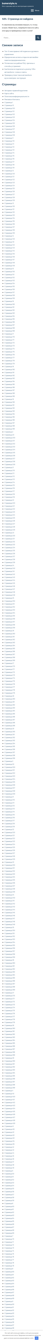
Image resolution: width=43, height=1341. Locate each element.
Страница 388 (9, 1052)
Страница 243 (9, 577)
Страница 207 (9, 458)
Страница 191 (9, 405)
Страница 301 (9, 770)
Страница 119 (9, 168)
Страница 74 (9, 1251)
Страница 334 (9, 877)
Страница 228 (9, 527)
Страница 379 (9, 1022)
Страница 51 (9, 1177)
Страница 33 (9, 862)
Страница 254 (9, 613)
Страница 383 (9, 1037)
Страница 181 (9, 372)
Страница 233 (9, 544)
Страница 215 (9, 485)
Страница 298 (9, 755)
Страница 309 (9, 794)
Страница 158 (9, 295)
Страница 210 (9, 470)
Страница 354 (9, 942)
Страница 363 (9, 972)
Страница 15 (9, 269)
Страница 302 (9, 773)
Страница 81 (9, 1275)
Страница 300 (9, 767)
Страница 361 (9, 966)
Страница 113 (9, 150)
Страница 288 (9, 723)
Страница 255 (9, 616)
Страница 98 (9, 1328)
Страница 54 (9, 1185)
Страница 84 (9, 1283)
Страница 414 (9, 1141)
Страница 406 (9, 1114)
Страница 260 (9, 634)
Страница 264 (9, 645)
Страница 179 (9, 364)
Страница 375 (9, 1010)
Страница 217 (9, 491)
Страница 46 (9, 1159)
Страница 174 (9, 349)
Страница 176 (9, 355)
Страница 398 (9, 1085)
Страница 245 (9, 583)
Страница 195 (9, 417)
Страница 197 (9, 423)
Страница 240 (9, 568)
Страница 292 (9, 737)
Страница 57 (9, 1194)
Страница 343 (9, 907)
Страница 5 (8, 1171)
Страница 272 (9, 672)
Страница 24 (9, 565)
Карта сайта (9, 93)
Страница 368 (9, 987)
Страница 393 (9, 1070)
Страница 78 (9, 1263)
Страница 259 (9, 628)
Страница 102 (9, 114)
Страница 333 (9, 874)
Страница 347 (9, 918)
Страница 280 (9, 699)
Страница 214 (9, 482)
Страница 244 (9, 580)
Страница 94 (9, 1316)
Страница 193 (9, 411)
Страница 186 (9, 387)
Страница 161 (9, 307)
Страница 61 (9, 1209)
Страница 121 (9, 176)
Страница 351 (9, 933)
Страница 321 (9, 835)
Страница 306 (9, 785)
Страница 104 (9, 120)
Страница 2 (8, 432)
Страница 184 (9, 381)
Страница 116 (9, 159)
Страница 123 (9, 182)
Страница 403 (9, 1105)
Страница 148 (9, 263)
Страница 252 (9, 607)
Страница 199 (9, 429)
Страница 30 (9, 764)
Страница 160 (9, 304)
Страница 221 (9, 506)
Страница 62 (9, 1212)
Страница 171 (9, 340)
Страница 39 (9, 1058)
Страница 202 (9, 444)
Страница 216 (9, 488)
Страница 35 (9, 927)
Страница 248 (9, 592)
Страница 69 (9, 1233)
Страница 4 (8, 1091)
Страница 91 (9, 1307)
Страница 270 (9, 666)
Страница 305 (9, 782)
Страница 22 (9, 500)
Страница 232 (9, 542)
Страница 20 (9, 435)
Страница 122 (9, 179)
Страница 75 (9, 1254)
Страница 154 (9, 283)
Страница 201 (9, 441)
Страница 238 (9, 559)
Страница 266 (9, 651)
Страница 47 (9, 1162)
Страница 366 (9, 981)
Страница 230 (9, 536)
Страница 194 (9, 414)
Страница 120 (9, 174)
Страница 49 (9, 1168)
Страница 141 (9, 242)
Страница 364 (9, 975)
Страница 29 (9, 729)
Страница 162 (9, 310)
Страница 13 (9, 203)
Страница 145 (9, 254)
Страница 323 (9, 841)
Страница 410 (9, 1129)
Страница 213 (9, 479)
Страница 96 (9, 1322)
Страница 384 (9, 1040)
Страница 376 (9, 1013)
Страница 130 (9, 206)
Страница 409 (9, 1123)
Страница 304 (9, 779)
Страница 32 (9, 829)
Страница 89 (9, 1298)
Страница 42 (9, 1147)
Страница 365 (9, 978)
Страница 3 (8, 761)
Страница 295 (9, 746)
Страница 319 (9, 826)
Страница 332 (9, 871)
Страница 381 (9, 1031)
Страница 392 (9, 1067)
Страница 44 (9, 1153)
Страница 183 (9, 378)
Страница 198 (9, 426)
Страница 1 (8, 102)
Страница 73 (9, 1248)
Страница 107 (9, 129)
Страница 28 (9, 696)
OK (36, 1338)
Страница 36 (9, 960)
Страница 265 (9, 648)
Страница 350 (9, 930)
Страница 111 (9, 144)
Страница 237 (9, 556)
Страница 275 (9, 681)
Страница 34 (9, 895)
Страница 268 (9, 657)
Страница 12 (9, 171)
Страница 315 (9, 815)
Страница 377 (9, 1016)
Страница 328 (9, 856)
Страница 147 (9, 260)
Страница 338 (9, 889)
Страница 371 (9, 999)
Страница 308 (9, 791)
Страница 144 (9, 251)
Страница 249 (9, 595)
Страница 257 (9, 622)
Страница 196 (9, 420)
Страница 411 (9, 1132)
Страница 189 (9, 396)
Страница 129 (9, 200)
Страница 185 (9, 384)
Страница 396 (9, 1079)
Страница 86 (9, 1289)
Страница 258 (9, 625)
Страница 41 (9, 1126)
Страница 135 (9, 221)
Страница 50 (9, 1174)
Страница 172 (9, 343)
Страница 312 (9, 806)
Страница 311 (9, 803)
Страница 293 (9, 740)
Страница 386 (9, 1046)
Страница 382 (9, 1034)
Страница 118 (9, 165)
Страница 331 (9, 868)
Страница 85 (9, 1286)
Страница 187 (9, 390)
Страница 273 (9, 675)
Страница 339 (9, 892)
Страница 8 (8, 1269)
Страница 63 (9, 1215)
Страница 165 (9, 319)
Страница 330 (9, 865)
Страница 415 (9, 1144)
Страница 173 (9, 346)
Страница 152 (9, 277)
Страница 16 (9, 301)
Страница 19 (9, 399)
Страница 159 (9, 298)
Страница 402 (9, 1102)
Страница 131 (9, 209)
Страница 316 (9, 817)
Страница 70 (9, 1239)
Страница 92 (9, 1310)
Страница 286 (9, 717)
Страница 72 (9, 1245)
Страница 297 (9, 752)
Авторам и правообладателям (16, 90)
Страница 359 (9, 957)
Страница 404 (9, 1108)
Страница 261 (9, 637)
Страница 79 (9, 1266)
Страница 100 (9, 108)
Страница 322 (9, 838)
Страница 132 (9, 212)
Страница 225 (9, 518)
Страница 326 (9, 850)
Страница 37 (9, 993)
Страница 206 (9, 455)
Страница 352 (9, 936)
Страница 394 (9, 1073)
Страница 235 (9, 550)
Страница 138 (9, 230)
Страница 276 (9, 684)
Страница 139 (9, 233)
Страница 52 (9, 1180)
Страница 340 (9, 898)
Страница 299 (9, 758)
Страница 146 (9, 257)
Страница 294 (9, 743)
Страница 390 (9, 1061)
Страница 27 (9, 663)
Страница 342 (9, 904)
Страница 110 (9, 141)
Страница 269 (9, 660)
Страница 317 (9, 820)
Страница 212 (9, 476)
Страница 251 (9, 604)
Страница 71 (9, 1242)
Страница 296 (9, 749)
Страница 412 (9, 1135)
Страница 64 (9, 1218)
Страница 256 (9, 619)
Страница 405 (9, 1111)
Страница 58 (9, 1197)
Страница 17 (9, 334)
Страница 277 (9, 687)
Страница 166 (9, 322)
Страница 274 (9, 678)
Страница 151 (9, 274)
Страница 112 (9, 147)
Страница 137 (9, 227)
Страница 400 (9, 1096)
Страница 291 (9, 734)
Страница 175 (9, 352)
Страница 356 (9, 948)
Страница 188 (9, 393)
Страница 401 (9, 1099)
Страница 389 (9, 1055)
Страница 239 (9, 562)
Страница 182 (9, 375)
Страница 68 (9, 1230)
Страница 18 (9, 366)
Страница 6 (8, 1203)
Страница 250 (9, 601)
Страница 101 (9, 111)
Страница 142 (9, 245)
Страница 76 (9, 1257)
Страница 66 (9, 1224)
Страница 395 (9, 1076)
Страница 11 (9, 138)
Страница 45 (9, 1156)
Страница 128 (9, 197)
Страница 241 (9, 571)
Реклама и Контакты (12, 99)
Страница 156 (9, 289)
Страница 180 (9, 369)
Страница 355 (9, 945)
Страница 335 (9, 880)
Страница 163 (9, 313)
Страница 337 (9, 886)
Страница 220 (9, 503)
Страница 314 (9, 812)
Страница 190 (9, 402)
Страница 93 (9, 1313)
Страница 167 (9, 325)
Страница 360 (9, 963)
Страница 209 (9, 464)
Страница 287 (9, 720)
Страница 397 (9, 1082)
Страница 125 (9, 188)
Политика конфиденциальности (16, 96)
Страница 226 (9, 521)
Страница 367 (9, 984)
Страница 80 (9, 1272)
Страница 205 (9, 452)
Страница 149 (9, 266)
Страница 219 (9, 497)
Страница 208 (9, 461)
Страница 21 (9, 467)
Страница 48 (9, 1165)
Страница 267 (9, 654)
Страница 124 (9, 185)
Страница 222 (9, 509)
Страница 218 (9, 494)
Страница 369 (9, 990)
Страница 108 (9, 132)
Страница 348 (9, 921)
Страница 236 (9, 553)
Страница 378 (9, 1019)
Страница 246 (9, 586)
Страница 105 (9, 123)
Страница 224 (9, 515)
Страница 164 (9, 316)
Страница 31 (9, 797)
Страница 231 (9, 539)
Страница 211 (9, 473)
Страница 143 (9, 248)
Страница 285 (9, 714)
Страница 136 (9, 224)
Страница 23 (9, 533)
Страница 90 (9, 1304)
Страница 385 (9, 1043)
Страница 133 (9, 215)
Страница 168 (9, 328)
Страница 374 (9, 1007)
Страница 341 (9, 901)
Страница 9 (8, 1301)
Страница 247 (9, 589)
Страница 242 (9, 574)
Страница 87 (9, 1292)
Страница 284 (9, 711)
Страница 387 (9, 1049)
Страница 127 (9, 194)
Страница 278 (9, 690)
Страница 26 (9, 631)
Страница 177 (9, 358)
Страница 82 (9, 1278)
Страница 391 (9, 1064)
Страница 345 (9, 912)
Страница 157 (9, 292)
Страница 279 (9, 693)
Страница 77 (9, 1260)
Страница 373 (9, 1005)
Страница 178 (9, 361)
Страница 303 (9, 776)
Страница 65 (9, 1221)
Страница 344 (9, 910)
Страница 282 (9, 705)
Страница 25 (9, 598)
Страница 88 (9, 1295)
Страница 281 (9, 702)
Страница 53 (9, 1183)
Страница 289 (9, 726)
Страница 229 (9, 530)
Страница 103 (9, 117)
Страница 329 (9, 859)
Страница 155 (9, 286)
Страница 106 (9, 126)
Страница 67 (9, 1227)
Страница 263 (9, 642)
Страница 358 (9, 954)
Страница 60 (9, 1206)
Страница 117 (9, 162)
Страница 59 (9, 1200)
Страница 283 (9, 708)
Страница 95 (9, 1319)
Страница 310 (9, 800)
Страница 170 (9, 337)
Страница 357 (9, 951)
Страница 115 (9, 156)
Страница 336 (9, 883)
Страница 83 (9, 1280)
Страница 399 (9, 1088)
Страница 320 (9, 832)
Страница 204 (9, 449)
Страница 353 (9, 939)
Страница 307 (9, 788)
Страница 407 (9, 1117)
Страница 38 (9, 1025)
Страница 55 (9, 1188)
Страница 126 (9, 191)
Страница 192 (9, 408)
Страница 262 (9, 639)
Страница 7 (8, 1236)
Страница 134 (9, 218)
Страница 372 (9, 1002)
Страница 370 (9, 996)
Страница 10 (9, 105)
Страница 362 (9, 969)
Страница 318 (9, 823)
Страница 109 (9, 135)
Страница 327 (9, 853)
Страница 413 (9, 1138)
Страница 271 (9, 669)
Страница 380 (9, 1028)
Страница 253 (9, 610)
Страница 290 (9, 731)
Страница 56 (9, 1191)
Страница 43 (9, 1150)
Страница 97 (9, 1325)
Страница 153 (9, 280)
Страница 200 (9, 438)
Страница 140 (9, 239)
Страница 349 (9, 924)
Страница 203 (9, 447)
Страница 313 (9, 809)
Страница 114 (9, 153)
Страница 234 (9, 547)
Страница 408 (9, 1120)
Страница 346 (9, 915)
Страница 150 (9, 271)
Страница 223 (9, 512)
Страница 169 (9, 331)
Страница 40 (9, 1094)
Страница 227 (9, 524)
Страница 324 (9, 844)
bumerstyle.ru (9, 3)
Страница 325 (9, 847)
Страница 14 (9, 236)
